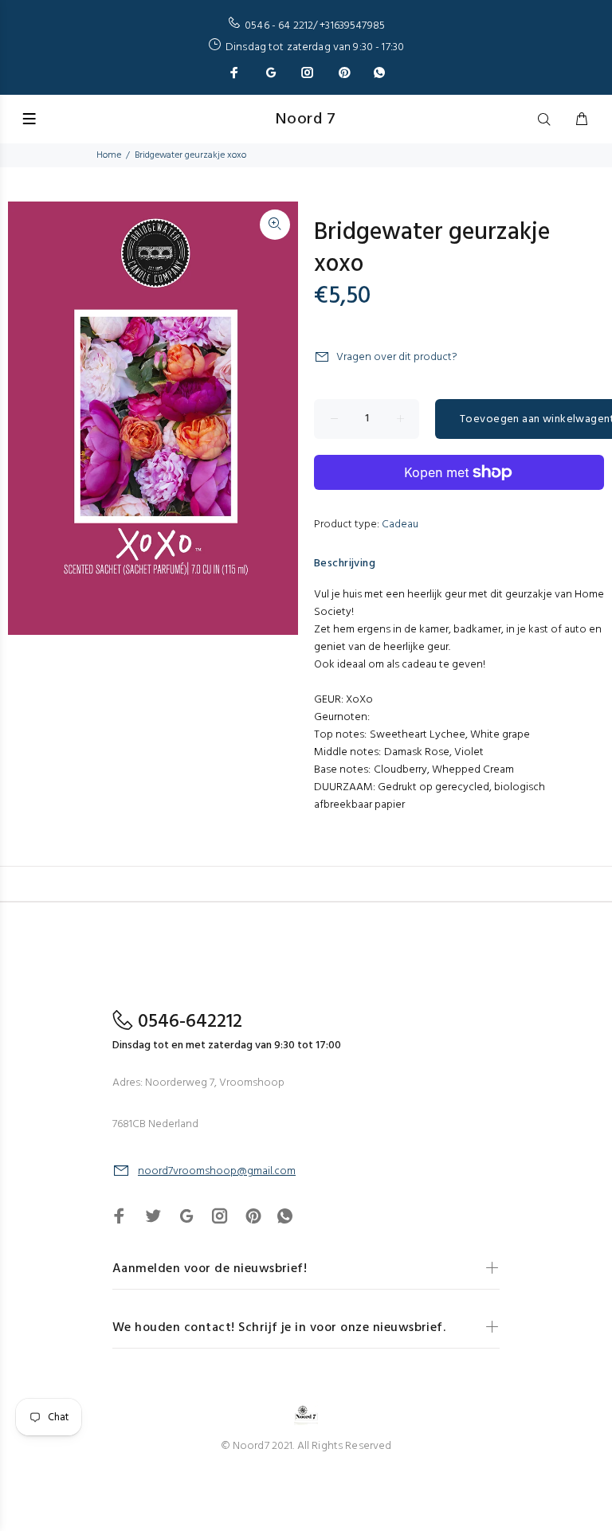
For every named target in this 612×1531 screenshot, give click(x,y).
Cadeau (400, 524)
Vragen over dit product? (396, 357)
